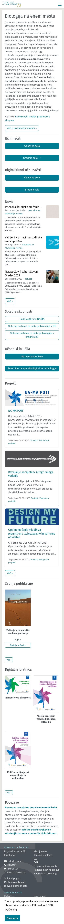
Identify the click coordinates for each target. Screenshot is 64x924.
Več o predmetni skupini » (22, 128)
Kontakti (12, 864)
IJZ (35, 858)
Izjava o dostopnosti (15, 885)
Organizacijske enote (45, 866)
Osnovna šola (32, 145)
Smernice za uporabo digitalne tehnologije (32, 368)
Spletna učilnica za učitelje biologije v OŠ (32, 326)
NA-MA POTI (15, 411)
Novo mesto (40, 896)
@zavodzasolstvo (15, 872)
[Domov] (11, 4)
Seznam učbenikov (32, 356)
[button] (60, 4)
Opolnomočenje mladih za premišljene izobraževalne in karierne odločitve (31, 533)
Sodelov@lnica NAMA (32, 319)
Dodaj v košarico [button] (18, 645)
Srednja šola (30, 157)
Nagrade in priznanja (45, 873)
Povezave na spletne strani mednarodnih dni (31, 807)
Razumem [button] (12, 918)
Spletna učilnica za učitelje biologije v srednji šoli (32, 335)
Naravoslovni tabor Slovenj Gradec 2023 (22, 273)
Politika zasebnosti (14, 882)
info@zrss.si (12, 861)
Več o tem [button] (11, 909)
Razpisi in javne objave (46, 869)
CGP (36, 862)
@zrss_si (11, 868)
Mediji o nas (40, 851)
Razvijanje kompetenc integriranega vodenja (30, 474)
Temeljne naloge (43, 855)
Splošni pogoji (12, 878)
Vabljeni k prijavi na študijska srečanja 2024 (23, 239)
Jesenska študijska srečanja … (23, 207)
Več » (10, 301)
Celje (7, 896)
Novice (19, 213)
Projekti (34, 440)
